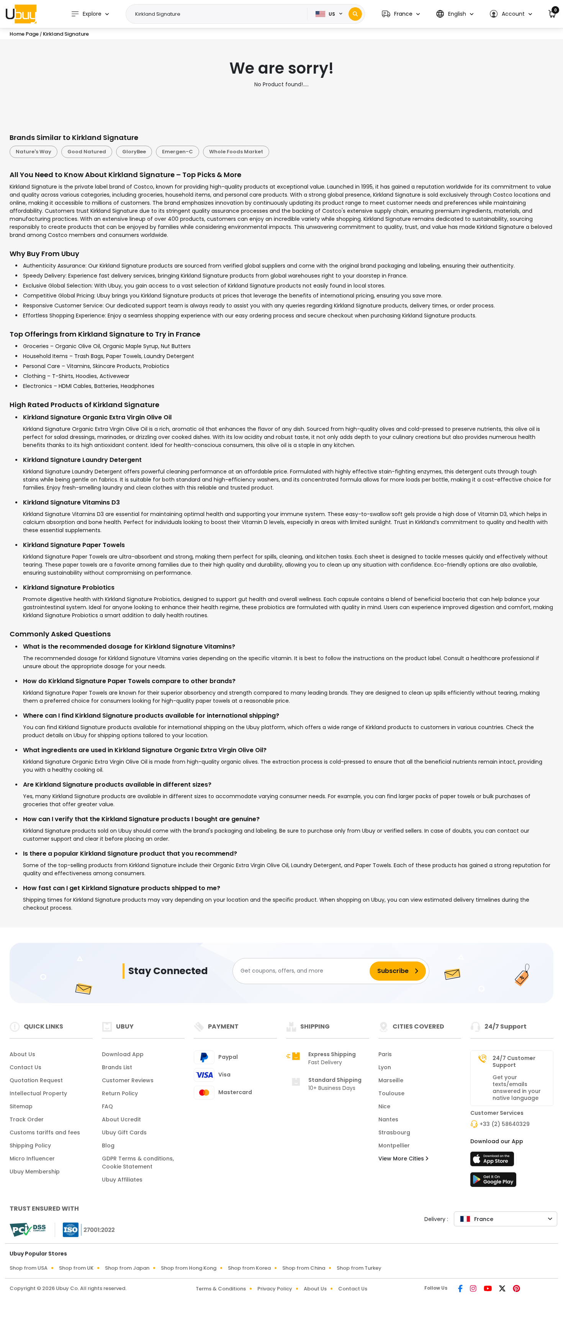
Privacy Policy (274, 1288)
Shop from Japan (127, 1268)
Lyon (384, 1067)
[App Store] (493, 1161)
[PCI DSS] (28, 1230)
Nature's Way (33, 151)
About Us (22, 1054)
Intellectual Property (38, 1093)
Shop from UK (76, 1268)
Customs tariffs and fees (45, 1132)
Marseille (390, 1080)
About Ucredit (121, 1119)
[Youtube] (488, 1289)
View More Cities (402, 1158)
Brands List (117, 1067)
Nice (384, 1106)
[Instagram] (474, 1289)
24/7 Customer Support (514, 1061)
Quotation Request (36, 1080)
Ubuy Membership (35, 1171)
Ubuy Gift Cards (124, 1132)
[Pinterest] (516, 1289)
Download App (123, 1054)
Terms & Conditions (221, 1288)
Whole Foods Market (236, 151)
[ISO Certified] (85, 1229)
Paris (385, 1054)
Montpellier (394, 1145)
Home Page (24, 34)
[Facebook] (461, 1289)
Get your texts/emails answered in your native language (517, 1087)
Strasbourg (394, 1132)
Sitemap (21, 1106)
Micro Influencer (32, 1158)
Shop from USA (28, 1268)
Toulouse (391, 1093)
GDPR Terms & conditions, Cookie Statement (138, 1162)
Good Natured (86, 151)
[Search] (355, 14)
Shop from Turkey (359, 1268)
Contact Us (25, 1067)
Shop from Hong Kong (188, 1268)
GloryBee (134, 151)
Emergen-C (177, 151)
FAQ (107, 1106)
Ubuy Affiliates (122, 1179)
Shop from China (303, 1268)
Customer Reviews (128, 1080)
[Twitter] (503, 1289)
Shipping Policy (30, 1145)
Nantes (388, 1119)
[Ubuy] (21, 14)
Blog (108, 1145)
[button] (400, 14)
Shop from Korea (249, 1268)
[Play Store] (493, 1181)
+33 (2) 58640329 (505, 1124)
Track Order (27, 1119)
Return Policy (120, 1093)
